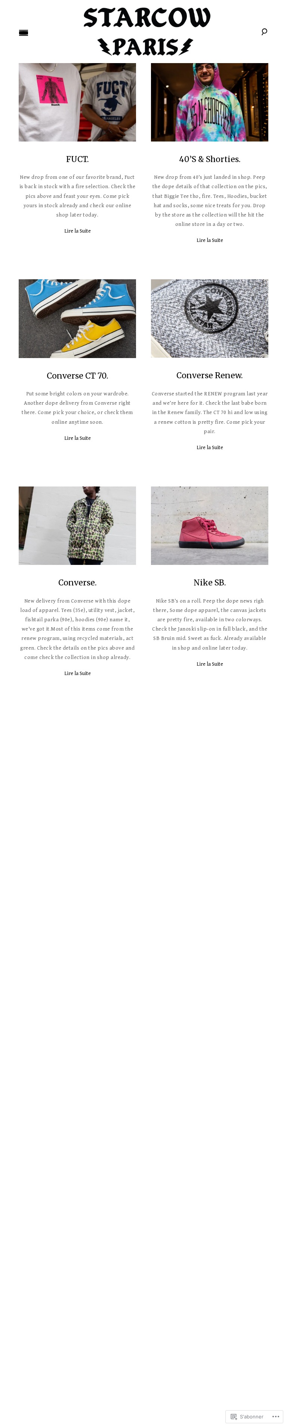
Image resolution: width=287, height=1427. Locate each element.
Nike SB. (210, 583)
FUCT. (77, 159)
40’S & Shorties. (210, 159)
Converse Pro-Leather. (77, 807)
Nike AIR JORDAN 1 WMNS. (210, 1026)
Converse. (77, 583)
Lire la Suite (77, 231)
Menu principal (23, 33)
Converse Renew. (209, 375)
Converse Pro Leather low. (77, 1242)
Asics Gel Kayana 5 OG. (77, 1026)
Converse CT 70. (77, 376)
